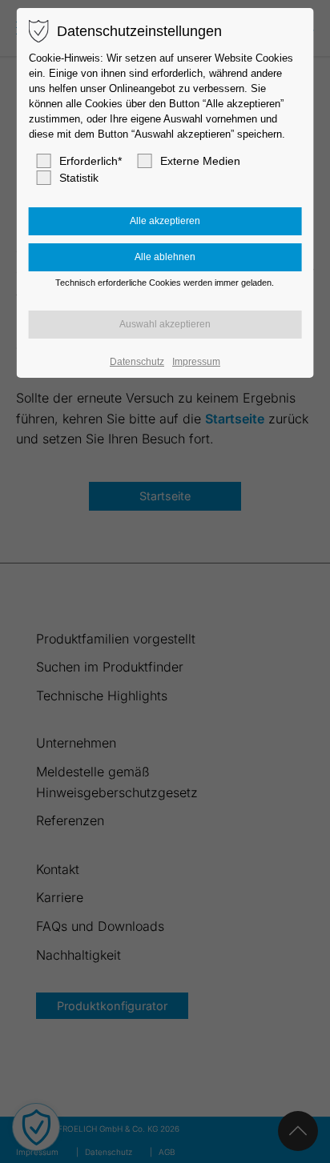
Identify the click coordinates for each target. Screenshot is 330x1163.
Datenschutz (137, 361)
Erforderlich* (90, 160)
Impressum (196, 361)
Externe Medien (200, 160)
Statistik (79, 177)
